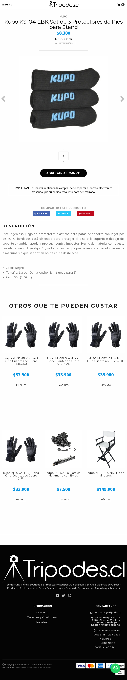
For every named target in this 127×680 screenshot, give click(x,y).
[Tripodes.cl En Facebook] (57, 595)
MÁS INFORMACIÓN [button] (63, 43)
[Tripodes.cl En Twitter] (63, 595)
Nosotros (42, 622)
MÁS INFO (21, 385)
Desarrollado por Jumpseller (33, 667)
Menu (8, 4)
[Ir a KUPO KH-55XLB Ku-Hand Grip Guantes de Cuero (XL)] (106, 334)
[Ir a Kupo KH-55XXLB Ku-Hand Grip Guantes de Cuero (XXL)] (21, 449)
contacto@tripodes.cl (107, 612)
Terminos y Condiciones (42, 617)
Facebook (41, 213)
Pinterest (86, 213)
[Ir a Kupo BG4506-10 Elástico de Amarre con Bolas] (63, 449)
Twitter (64, 213)
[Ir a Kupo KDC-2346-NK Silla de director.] (106, 449)
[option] (63, 98)
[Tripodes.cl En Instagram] (69, 595)
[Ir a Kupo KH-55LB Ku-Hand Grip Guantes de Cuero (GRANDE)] (63, 334)
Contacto (42, 612)
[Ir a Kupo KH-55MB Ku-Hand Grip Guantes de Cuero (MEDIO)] (21, 334)
